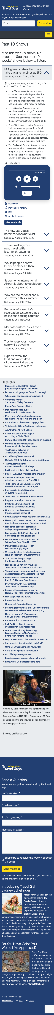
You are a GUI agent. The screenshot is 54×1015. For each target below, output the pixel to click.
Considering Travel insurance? (19, 456)
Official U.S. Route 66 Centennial (20, 604)
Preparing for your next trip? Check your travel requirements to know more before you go (27, 609)
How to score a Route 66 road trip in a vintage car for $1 (19, 511)
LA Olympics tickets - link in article (21, 470)
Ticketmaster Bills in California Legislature (25, 426)
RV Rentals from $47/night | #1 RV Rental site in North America (20, 505)
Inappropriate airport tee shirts (20, 500)
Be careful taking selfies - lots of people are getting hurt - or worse (21, 387)
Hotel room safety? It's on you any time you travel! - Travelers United (21, 615)
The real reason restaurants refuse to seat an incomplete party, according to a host (25, 572)
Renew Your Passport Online (18, 406)
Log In (31, 1000)
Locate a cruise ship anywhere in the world (25, 658)
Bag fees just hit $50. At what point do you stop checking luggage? (22, 534)
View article (11, 222)
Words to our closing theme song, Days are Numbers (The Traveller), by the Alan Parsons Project (21, 633)
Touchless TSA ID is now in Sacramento (24, 496)
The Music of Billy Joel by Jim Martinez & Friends (17, 451)
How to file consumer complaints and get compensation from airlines (22, 528)
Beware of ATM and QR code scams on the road (28, 440)
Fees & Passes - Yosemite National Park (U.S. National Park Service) (21, 579)
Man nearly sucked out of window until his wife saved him (20, 411)
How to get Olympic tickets (18, 596)
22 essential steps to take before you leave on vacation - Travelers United (22, 553)
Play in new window (17, 208)
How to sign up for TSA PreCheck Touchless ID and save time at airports (23, 566)
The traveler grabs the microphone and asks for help (19, 465)
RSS (10, 212)
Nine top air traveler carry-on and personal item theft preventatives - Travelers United (25, 521)
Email (9, 805)
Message (12, 829)
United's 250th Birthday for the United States (27, 460)
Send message (11, 868)
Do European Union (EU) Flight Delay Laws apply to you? (19, 547)
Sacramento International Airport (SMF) (24, 643)
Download (13, 203)
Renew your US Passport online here (22, 661)
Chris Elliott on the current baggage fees (24, 422)
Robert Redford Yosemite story (20, 620)
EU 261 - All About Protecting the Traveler (25, 474)
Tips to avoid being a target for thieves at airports (18, 560)
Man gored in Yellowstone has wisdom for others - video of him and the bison (23, 417)
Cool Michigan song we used (18, 654)
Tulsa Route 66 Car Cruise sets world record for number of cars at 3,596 (22, 485)
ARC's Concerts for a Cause (18, 430)
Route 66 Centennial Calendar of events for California (19, 491)
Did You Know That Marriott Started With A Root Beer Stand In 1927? (22, 540)
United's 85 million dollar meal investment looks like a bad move (21, 445)
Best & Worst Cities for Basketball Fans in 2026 (27, 516)
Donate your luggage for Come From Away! (25, 392)
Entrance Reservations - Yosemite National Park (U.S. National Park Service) (25, 591)
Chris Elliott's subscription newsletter (23, 647)
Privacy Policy (7, 1000)
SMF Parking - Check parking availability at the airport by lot (20, 625)
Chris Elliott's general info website (21, 650)
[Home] (10, 7)
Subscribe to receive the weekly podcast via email (28, 859)
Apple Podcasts (15, 216)
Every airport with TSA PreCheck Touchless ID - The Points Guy (20, 585)
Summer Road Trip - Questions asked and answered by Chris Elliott (22, 479)
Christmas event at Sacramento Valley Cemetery (19, 401)
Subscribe (45, 23)
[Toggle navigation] (48, 34)
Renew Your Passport (15, 600)
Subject (11, 817)
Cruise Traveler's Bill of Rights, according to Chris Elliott (19, 435)
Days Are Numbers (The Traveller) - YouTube (26, 639)
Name (10, 793)
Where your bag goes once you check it (24, 396)
